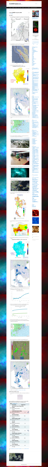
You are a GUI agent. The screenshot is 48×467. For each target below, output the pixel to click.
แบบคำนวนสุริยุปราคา (34, 136)
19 (35, 42)
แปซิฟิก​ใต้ (18, 167)
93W (35, 177)
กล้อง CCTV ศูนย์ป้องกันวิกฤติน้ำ (35, 72)
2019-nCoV (34, 179)
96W (32, 178)
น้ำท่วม (16, 7)
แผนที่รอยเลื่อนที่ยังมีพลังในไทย (35, 172)
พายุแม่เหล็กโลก (36, 189)
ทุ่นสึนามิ (37, 183)
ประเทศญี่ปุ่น (36, 185)
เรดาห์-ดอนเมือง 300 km (34, 140)
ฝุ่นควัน (33, 54)
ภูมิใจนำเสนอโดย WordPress (24, 464)
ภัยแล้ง (33, 56)
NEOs (33, 48)
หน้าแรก (10, 7)
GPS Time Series (34, 146)
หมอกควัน (35, 199)
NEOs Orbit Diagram (34, 130)
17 (33, 42)
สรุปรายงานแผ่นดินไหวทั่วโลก (35, 196)
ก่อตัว (33, 182)
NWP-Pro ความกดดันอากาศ (35, 101)
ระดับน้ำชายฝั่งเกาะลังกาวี (34, 126)
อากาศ (25, 7)
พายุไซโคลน (33, 191)
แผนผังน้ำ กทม (33, 93)
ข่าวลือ (33, 49)
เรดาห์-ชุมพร (33, 139)
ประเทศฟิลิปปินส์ (34, 186)
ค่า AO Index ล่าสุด (34, 106)
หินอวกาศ (23, 7)
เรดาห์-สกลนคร (33, 141)
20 (36, 42)
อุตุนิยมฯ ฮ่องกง (33, 112)
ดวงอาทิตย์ (13, 7)
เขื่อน (32, 62)
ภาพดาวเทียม (35, 192)
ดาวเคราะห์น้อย (34, 183)
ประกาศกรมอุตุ (33, 185)
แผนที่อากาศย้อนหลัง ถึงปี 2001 (35, 117)
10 (33, 41)
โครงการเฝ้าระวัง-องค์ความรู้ (34, 7)
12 (35, 41)
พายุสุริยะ (33, 189)
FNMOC (33, 97)
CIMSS (33, 96)
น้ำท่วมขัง (36, 184)
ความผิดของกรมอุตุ (34, 50)
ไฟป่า (32, 65)
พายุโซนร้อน (34, 190)
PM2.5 (37, 181)
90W (32, 177)
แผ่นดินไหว (29, 7)
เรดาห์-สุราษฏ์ (33, 142)
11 (34, 41)
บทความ (33, 53)
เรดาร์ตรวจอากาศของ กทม (35, 115)
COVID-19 (34, 181)
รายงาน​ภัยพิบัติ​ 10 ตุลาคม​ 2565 (15, 12)
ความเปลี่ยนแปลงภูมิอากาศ (35, 51)
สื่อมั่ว (32, 60)
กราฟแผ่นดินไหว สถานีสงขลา (35, 150)
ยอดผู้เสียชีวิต (33, 193)
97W (33, 178)
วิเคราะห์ (33, 58)
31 (33, 43)
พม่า (36, 187)
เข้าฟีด (33, 205)
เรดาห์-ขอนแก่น (33, 138)
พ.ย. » (37, 44)
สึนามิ (20, 7)
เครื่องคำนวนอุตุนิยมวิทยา (34, 114)
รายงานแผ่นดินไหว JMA (34, 168)
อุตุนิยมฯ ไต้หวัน (34, 113)
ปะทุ (26, 448)
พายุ (18, 7)
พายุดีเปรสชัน (34, 188)
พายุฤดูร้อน (37, 188)
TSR (32, 104)
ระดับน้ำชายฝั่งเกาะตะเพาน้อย (35, 125)
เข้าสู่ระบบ (33, 204)
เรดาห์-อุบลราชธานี (34, 143)
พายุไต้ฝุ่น (37, 191)
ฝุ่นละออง (35, 187)
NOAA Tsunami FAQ (34, 120)
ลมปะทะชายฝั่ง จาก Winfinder (35, 111)
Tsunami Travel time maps (35, 121)
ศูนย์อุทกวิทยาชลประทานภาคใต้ (35, 89)
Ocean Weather (34, 102)
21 (37, 42)
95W (37, 177)
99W (35, 178)
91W (33, 177)
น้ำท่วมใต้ (38, 184)
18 (34, 42)
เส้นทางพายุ (33, 200)
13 (36, 41)
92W (34, 177)
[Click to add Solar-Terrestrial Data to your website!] (35, 32)
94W (36, 177)
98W (34, 178)
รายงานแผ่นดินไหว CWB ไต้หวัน (35, 165)
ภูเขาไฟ (33, 57)
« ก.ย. (33, 44)
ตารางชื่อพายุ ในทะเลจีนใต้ (35, 107)
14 (37, 41)
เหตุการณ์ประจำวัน (17, 448)
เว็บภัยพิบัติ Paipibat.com (15, 3)
